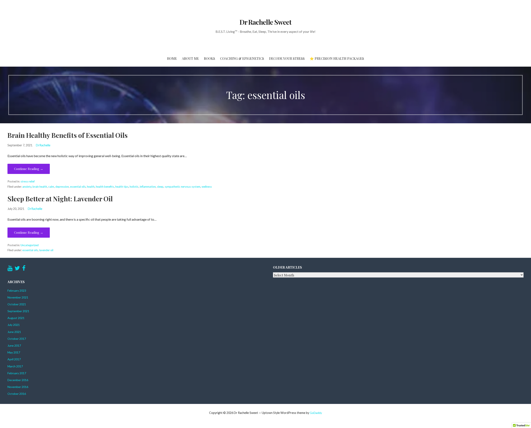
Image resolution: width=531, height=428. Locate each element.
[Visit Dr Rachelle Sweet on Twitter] (17, 269)
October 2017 (16, 338)
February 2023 (16, 290)
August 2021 (15, 318)
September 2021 (18, 311)
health (91, 186)
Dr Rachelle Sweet (265, 21)
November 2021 (17, 297)
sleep (160, 186)
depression (62, 186)
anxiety (26, 186)
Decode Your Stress (287, 58)
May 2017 (13, 352)
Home (172, 58)
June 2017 (14, 345)
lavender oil (46, 250)
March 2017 (15, 366)
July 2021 (13, 325)
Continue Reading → (28, 169)
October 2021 (16, 304)
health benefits (105, 186)
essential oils (78, 186)
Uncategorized (30, 245)
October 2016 (16, 393)
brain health (40, 186)
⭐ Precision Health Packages (337, 58)
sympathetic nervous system (182, 186)
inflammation (148, 186)
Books (209, 58)
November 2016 (17, 387)
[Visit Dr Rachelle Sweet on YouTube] (9, 269)
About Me (190, 58)
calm (51, 186)
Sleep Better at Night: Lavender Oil (60, 198)
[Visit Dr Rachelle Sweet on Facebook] (24, 269)
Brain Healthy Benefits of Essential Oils (67, 135)
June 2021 (14, 332)
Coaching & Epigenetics (242, 58)
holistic (134, 186)
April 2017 (14, 359)
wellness (207, 186)
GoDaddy (316, 413)
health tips (121, 186)
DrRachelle (43, 145)
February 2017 (16, 373)
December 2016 (17, 380)
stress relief (28, 181)
